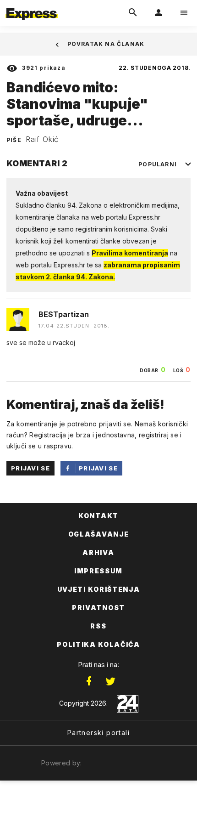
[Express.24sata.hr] (31, 6)
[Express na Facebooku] (89, 681)
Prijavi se (30, 468)
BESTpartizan (63, 314)
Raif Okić (42, 139)
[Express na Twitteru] (110, 681)
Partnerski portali (98, 732)
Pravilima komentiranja (130, 253)
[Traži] (133, 13)
